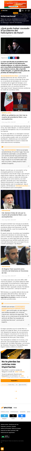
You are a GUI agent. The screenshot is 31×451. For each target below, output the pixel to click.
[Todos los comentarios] (2, 448)
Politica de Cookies (16, 428)
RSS (17, 430)
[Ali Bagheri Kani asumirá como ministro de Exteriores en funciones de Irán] (15, 255)
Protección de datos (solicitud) (8, 430)
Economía (22, 411)
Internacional (6, 210)
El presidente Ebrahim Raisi (9, 76)
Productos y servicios (6, 426)
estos (16, 372)
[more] (28, 121)
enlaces (21, 372)
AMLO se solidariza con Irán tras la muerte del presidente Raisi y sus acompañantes (14, 117)
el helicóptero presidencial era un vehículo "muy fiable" (13, 308)
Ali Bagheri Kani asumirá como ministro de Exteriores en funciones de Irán (15, 271)
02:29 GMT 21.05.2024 (6, 35)
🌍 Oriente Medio (22, 384)
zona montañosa (10, 150)
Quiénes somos (4, 424)
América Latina (6, 113)
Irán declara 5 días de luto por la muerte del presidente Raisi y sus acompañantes (14, 215)
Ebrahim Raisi (11, 384)
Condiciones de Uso (13, 424)
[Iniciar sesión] (22, 10)
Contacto (14, 426)
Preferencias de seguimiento (8, 432)
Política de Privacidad (6, 428)
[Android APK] (5, 436)
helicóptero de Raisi (22, 186)
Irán (16, 384)
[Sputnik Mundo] (4, 11)
